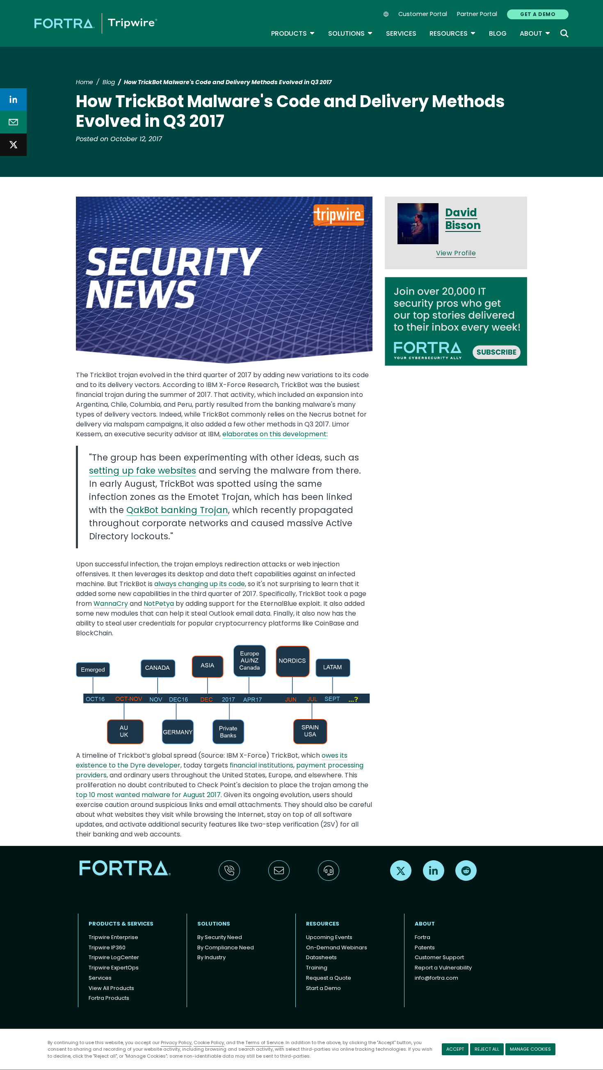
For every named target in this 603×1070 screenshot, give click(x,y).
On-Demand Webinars (336, 947)
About (535, 33)
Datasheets (321, 957)
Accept (455, 1049)
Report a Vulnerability (443, 967)
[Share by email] (13, 122)
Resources (452, 33)
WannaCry (111, 603)
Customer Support (439, 957)
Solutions (350, 33)
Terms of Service (264, 1042)
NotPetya (159, 603)
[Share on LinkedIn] (13, 99)
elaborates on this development (274, 434)
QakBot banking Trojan (177, 510)
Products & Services (121, 924)
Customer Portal (422, 14)
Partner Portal (477, 14)
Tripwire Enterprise (113, 937)
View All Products (111, 988)
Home (84, 82)
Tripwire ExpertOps (114, 967)
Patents (425, 947)
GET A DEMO (537, 14)
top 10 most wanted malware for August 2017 (148, 795)
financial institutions (261, 765)
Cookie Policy (209, 1042)
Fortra (422, 937)
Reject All (487, 1049)
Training (316, 967)
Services (401, 33)
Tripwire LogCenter (114, 957)
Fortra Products (109, 998)
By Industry (211, 957)
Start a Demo (323, 988)
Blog (498, 33)
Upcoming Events (329, 937)
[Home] (95, 23)
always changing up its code (199, 584)
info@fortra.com (436, 978)
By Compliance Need (225, 947)
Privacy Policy (176, 1042)
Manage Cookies (530, 1049)
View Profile (456, 253)
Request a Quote (328, 978)
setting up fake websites (142, 471)
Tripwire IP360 (107, 947)
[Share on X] (13, 144)
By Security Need (219, 937)
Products (293, 33)
